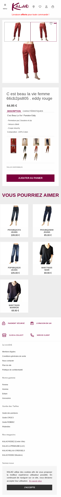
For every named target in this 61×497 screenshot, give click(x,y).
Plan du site (6, 365)
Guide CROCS (8, 418)
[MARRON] (13, 142)
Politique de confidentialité (12, 370)
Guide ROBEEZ (8, 422)
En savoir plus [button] (35, 481)
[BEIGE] (25, 142)
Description (14, 111)
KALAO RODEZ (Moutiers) (12, 455)
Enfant (4, 394)
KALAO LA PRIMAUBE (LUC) (13, 446)
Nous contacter (8, 361)
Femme (5, 385)
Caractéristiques (33, 111)
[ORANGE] (13, 149)
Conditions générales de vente (14, 356)
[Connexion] (46, 6)
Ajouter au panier (30, 178)
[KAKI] (36, 142)
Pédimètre (6, 427)
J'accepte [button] (29, 487)
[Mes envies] (40, 6)
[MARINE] (47, 142)
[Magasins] (33, 6)
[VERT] (25, 157)
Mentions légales (8, 352)
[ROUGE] (36, 149)
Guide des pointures (10, 413)
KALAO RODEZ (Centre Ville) (13, 442)
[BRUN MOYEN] (47, 149)
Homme (5, 389)
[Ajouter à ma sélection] (52, 23)
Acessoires (6, 398)
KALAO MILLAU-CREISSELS (13, 451)
